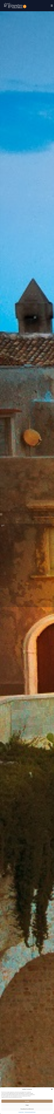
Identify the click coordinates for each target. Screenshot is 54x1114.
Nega (27, 1105)
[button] (52, 1089)
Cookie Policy (21, 1112)
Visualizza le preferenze (27, 1109)
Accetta (27, 1101)
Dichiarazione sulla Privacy (30, 1112)
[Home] (14, 5)
